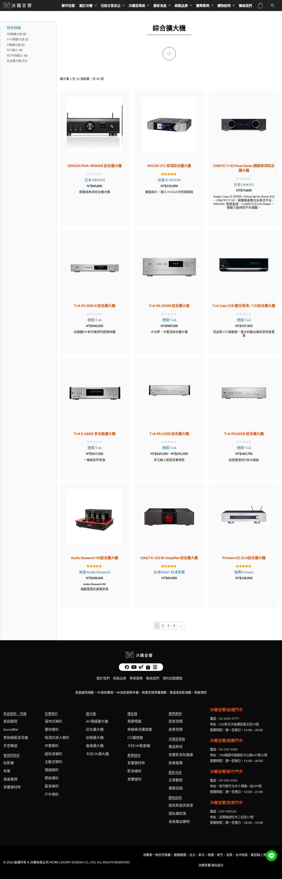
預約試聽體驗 (172, 678)
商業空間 (176, 729)
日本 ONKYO (244, 184)
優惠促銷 (176, 788)
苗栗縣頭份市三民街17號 (236, 817)
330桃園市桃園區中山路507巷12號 (243, 755)
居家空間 (176, 721)
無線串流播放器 (139, 729)
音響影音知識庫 (181, 754)
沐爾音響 (204, 865)
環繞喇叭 (52, 770)
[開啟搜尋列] (272, 5)
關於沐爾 (86, 5)
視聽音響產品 (111, 5)
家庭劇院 (10, 721)
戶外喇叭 (52, 794)
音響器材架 (12, 787)
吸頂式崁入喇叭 (57, 737)
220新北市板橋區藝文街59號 (239, 724)
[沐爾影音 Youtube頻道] (134, 668)
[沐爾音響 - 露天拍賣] (155, 668)
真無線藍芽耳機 (15, 737)
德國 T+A (94, 320)
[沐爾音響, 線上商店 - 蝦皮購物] (148, 668)
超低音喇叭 (53, 754)
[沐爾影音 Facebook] (127, 668)
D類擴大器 (13, 44)
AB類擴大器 (14, 34)
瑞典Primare (243, 572)
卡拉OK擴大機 (97, 754)
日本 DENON (94, 180)
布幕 (6, 771)
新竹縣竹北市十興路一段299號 (240, 786)
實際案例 (202, 5)
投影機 (8, 763)
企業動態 (176, 780)
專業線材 (134, 755)
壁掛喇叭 (52, 778)
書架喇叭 (52, 729)
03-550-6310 (228, 780)
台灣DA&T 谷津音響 (169, 572)
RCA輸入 (12, 50)
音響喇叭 (51, 714)
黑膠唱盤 (134, 721)
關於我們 (103, 678)
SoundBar (10, 729)
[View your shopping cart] (260, 6)
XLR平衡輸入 (15, 55)
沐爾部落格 (137, 5)
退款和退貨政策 (181, 805)
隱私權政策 (177, 813)
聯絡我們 (245, 5)
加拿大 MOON (169, 180)
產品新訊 (176, 746)
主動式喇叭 (53, 762)
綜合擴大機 (14, 60)
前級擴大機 (95, 737)
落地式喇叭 (53, 721)
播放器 (132, 714)
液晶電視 (10, 779)
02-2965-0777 (229, 718)
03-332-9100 (228, 749)
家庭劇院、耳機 (14, 714)
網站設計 (217, 865)
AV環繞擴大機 (97, 721)
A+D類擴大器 (15, 39)
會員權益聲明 (179, 821)
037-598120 (227, 811)
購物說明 (224, 5)
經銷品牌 (181, 5)
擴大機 (91, 714)
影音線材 (134, 771)
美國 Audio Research (94, 572)
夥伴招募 (68, 5)
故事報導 (176, 763)
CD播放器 (135, 737)
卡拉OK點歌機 (138, 745)
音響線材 (134, 779)
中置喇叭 (52, 745)
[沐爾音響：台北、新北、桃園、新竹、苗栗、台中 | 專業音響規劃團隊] (18, 5)
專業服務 (136, 678)
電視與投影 (11, 755)
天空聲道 (10, 745)
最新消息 (160, 5)
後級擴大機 (95, 745)
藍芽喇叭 (52, 786)
